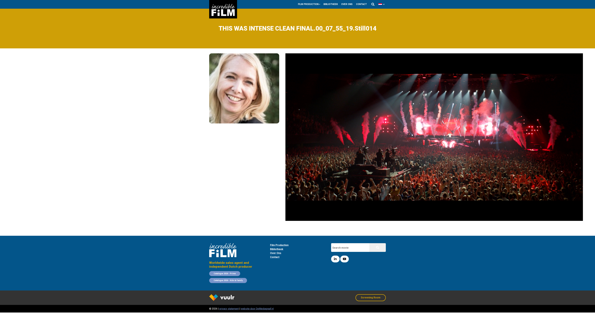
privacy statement (229, 308)
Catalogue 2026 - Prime (225, 273)
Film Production (308, 4)
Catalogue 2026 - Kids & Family (228, 280)
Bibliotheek (331, 4)
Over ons (347, 4)
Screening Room (370, 297)
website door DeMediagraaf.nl (257, 308)
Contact (361, 4)
